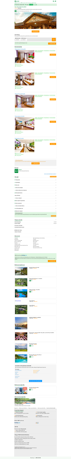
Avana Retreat (32, 300)
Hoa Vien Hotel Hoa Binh (34, 387)
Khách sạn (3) (17, 376)
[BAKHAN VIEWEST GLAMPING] (21, 323)
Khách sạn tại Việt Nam (23, 408)
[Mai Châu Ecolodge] (21, 347)
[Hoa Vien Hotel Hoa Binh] (21, 390)
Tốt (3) (16, 373)
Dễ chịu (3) (16, 374)
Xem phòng (53, 215)
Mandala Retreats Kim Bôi (34, 267)
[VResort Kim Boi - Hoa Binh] (21, 293)
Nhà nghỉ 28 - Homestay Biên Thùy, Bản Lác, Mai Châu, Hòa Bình (41, 332)
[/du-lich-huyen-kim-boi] (25, 401)
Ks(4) (32, 4)
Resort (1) (16, 377)
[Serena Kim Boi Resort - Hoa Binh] (21, 282)
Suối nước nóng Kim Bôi (20, 4)
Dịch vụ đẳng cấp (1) (18, 370)
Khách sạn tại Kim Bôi (41, 408)
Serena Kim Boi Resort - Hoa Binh (35, 278)
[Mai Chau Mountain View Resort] (21, 358)
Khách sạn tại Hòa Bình (32, 408)
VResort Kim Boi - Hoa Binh (34, 289)
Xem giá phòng (35, 31)
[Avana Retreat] (21, 300)
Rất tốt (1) (16, 372)
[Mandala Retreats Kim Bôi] (21, 271)
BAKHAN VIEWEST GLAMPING (35, 317)
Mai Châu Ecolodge (33, 343)
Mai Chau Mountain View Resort (35, 354)
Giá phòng (54, 39)
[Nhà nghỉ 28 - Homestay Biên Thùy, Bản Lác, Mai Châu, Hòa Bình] (21, 336)
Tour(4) (27, 4)
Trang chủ (15, 408)
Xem (30, 11)
